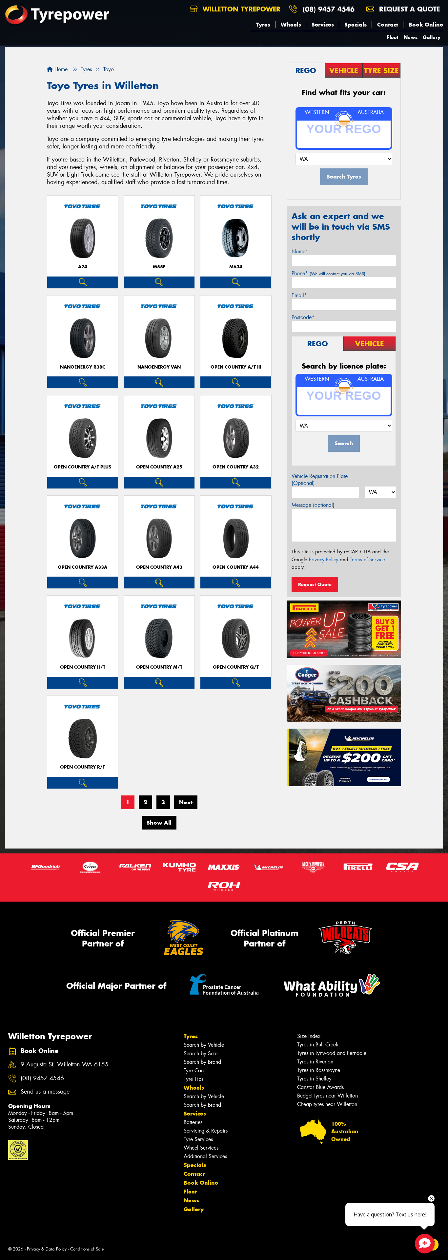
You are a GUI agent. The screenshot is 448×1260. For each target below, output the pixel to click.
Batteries (193, 1122)
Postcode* (303, 317)
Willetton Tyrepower (240, 9)
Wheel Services (201, 1147)
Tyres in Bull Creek (317, 1044)
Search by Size (200, 1053)
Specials (355, 24)
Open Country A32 (236, 467)
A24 (82, 267)
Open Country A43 (159, 567)
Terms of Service (367, 559)
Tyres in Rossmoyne (318, 1070)
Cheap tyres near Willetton (327, 1104)
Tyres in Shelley (314, 1078)
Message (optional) (313, 505)
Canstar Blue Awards (320, 1087)
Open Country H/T (82, 667)
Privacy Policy (323, 559)
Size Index (308, 1036)
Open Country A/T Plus (82, 467)
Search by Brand (202, 1062)
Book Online (426, 24)
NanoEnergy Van (159, 367)
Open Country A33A (82, 567)
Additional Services (205, 1156)
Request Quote (315, 584)
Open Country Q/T (236, 667)
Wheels (291, 24)
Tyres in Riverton (315, 1061)
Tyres (263, 24)
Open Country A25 (159, 467)
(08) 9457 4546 (329, 9)
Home (60, 69)
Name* (300, 251)
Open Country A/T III (236, 367)
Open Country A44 (236, 567)
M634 (235, 267)
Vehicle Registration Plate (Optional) (320, 480)
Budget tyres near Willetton (327, 1095)
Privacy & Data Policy (47, 1249)
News (410, 37)
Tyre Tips (193, 1079)
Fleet (392, 37)
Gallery (431, 37)
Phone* (328, 273)
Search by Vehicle (204, 1044)
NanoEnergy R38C (82, 367)
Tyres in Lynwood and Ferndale (331, 1053)
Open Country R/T (82, 767)
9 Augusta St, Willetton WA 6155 (65, 1064)
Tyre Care (194, 1070)
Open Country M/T (159, 667)
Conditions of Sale (87, 1249)
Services (323, 24)
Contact (387, 24)
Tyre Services (198, 1139)
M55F (159, 267)
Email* (299, 295)
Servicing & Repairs (206, 1130)
